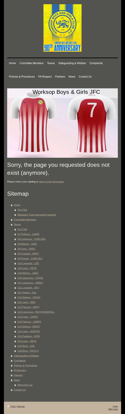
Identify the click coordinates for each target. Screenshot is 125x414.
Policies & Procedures (25, 365)
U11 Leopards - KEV (28, 287)
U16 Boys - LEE (26, 346)
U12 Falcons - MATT (28, 307)
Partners (18, 375)
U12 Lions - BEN (26, 302)
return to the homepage (51, 181)
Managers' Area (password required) (36, 214)
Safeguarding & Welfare (26, 355)
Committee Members (25, 219)
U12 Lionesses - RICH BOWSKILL (36, 312)
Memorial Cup (24, 385)
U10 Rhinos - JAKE (27, 273)
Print (13, 406)
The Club (22, 209)
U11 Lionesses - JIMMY (30, 282)
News (17, 380)
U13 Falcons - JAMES (29, 321)
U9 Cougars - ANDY (28, 253)
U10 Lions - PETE (27, 268)
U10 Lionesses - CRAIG (30, 278)
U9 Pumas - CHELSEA (29, 258)
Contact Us (20, 389)
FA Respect (20, 370)
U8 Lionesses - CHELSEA (31, 239)
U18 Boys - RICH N (28, 350)
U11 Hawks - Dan (26, 292)
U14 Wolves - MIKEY (28, 326)
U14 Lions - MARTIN (28, 331)
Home (17, 205)
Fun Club (22, 229)
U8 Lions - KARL (26, 248)
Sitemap (21, 406)
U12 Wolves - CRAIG (28, 297)
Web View (113, 409)
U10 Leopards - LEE (28, 263)
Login (115, 406)
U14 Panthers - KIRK (28, 336)
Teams (17, 224)
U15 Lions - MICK (26, 341)
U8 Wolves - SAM (27, 243)
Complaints (20, 360)
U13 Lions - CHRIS (27, 316)
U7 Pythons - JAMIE (28, 234)
